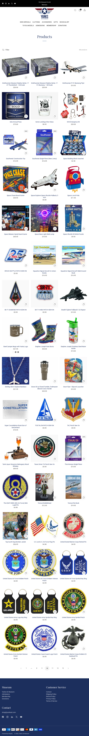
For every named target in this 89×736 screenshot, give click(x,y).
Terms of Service (51, 701)
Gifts (56, 22)
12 (58, 668)
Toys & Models (28, 25)
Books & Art (64, 22)
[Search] (75, 10)
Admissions (40, 25)
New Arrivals (25, 22)
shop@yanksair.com (9, 712)
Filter (7, 50)
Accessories (47, 22)
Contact (49, 692)
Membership (51, 25)
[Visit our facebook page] (2, 3)
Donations (62, 25)
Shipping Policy (51, 694)
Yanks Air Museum (8, 692)
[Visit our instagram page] (5, 3)
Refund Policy (50, 696)
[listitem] (44, 3)
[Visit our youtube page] (14, 3)
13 (63, 668)
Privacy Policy (50, 699)
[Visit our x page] (11, 3)
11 (52, 668)
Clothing (36, 22)
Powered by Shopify (7, 733)
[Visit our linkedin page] (8, 3)
